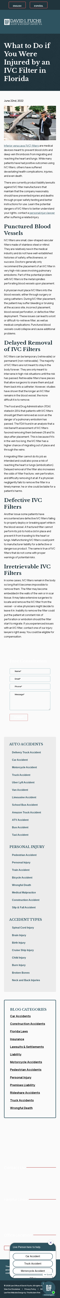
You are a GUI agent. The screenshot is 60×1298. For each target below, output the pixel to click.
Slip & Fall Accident (24, 907)
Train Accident (20, 870)
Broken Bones (21, 972)
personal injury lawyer (42, 213)
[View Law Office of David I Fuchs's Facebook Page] (5, 1187)
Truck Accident (21, 775)
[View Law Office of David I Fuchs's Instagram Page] (15, 1187)
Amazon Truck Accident (26, 812)
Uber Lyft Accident (23, 782)
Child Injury (19, 957)
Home (7, 1206)
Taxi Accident (20, 835)
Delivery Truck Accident (26, 752)
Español (38, 6)
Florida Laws (19, 1031)
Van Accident (20, 790)
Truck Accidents (22, 1100)
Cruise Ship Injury (23, 950)
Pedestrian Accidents (25, 1069)
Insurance (17, 1039)
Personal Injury (21, 862)
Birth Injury (18, 942)
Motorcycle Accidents (26, 1062)
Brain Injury (19, 935)
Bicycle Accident (22, 877)
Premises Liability (22, 1085)
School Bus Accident (25, 804)
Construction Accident (25, 900)
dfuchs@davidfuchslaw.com (21, 1180)
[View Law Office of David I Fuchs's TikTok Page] (30, 1187)
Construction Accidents (27, 1024)
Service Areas (10, 1222)
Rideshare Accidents (25, 1093)
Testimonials (30, 1206)
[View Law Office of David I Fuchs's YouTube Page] (10, 1187)
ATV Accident (20, 820)
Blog (26, 1211)
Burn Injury (19, 965)
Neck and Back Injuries (26, 980)
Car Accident (20, 760)
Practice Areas (11, 1217)
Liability (15, 1054)
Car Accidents (20, 1016)
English (17, 6)
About (7, 1211)
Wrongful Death (21, 885)
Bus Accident (20, 827)
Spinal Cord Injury (23, 927)
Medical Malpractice (24, 892)
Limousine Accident (24, 797)
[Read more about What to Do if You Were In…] (30, 141)
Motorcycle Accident (24, 767)
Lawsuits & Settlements (27, 1047)
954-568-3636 (15, 1174)
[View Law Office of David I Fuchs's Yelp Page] (25, 1187)
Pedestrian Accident (24, 855)
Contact (28, 1217)
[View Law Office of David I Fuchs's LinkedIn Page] (20, 1187)
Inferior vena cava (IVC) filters (21, 145)
